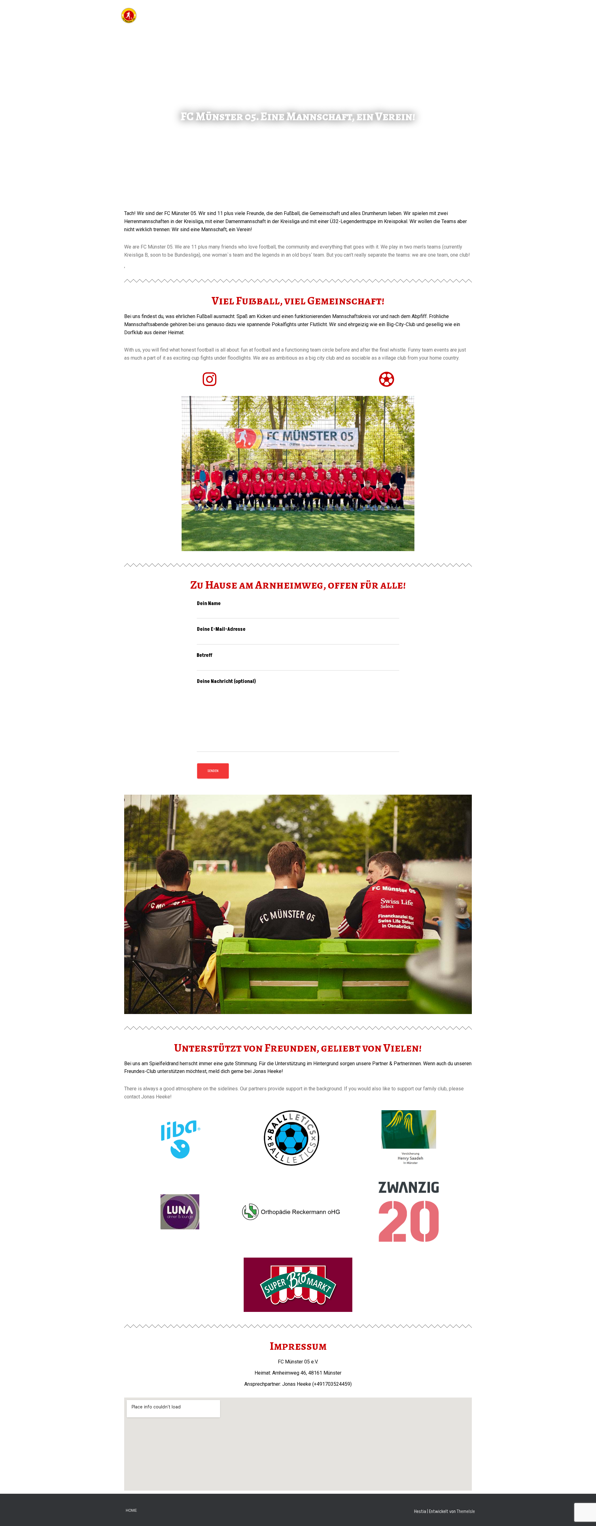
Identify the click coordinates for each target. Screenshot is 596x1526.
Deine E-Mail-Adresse (221, 629)
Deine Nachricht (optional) (226, 681)
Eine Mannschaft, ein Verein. (440, 15)
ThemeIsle (466, 1511)
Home (131, 1510)
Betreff (204, 655)
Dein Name (209, 603)
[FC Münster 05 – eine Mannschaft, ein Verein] (128, 15)
